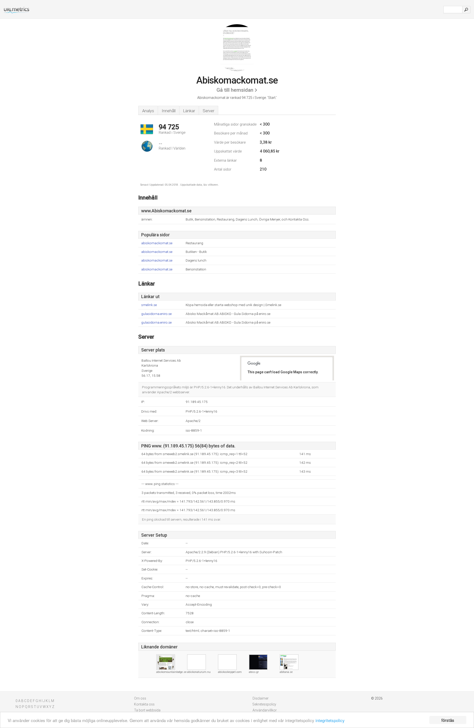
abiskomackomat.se (156, 243)
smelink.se (149, 305)
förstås (447, 720)
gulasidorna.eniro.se (156, 314)
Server (208, 110)
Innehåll (169, 110)
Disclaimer (261, 698)
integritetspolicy (330, 720)
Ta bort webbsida (147, 710)
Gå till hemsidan (235, 90)
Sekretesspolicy (264, 704)
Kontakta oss (144, 704)
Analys (148, 110)
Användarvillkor (265, 710)
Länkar (189, 110)
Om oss (140, 698)
